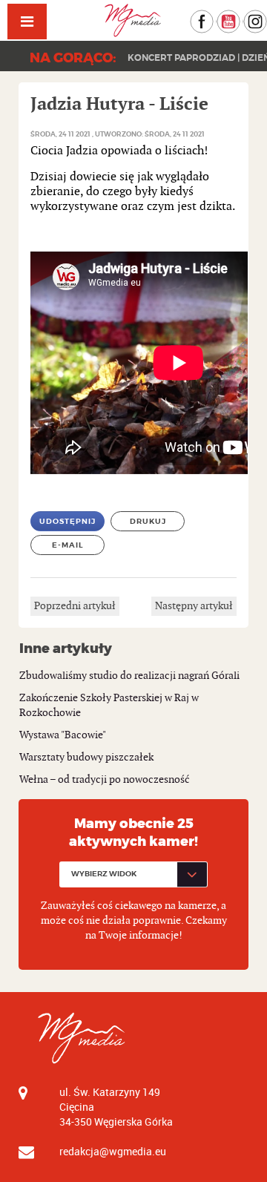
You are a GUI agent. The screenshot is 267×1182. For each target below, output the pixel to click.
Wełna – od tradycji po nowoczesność (104, 779)
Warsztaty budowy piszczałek (86, 757)
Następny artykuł (194, 606)
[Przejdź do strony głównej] (133, 20)
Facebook (213, 16)
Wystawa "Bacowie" (62, 735)
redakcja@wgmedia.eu (112, 1151)
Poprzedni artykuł (75, 606)
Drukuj (148, 521)
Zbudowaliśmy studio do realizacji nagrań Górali (129, 675)
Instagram (266, 16)
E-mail (68, 545)
